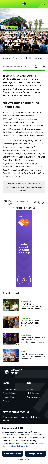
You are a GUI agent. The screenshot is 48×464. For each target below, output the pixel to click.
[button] (3, 4)
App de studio (33, 397)
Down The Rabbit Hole (18, 201)
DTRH (11, 204)
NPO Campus (33, 393)
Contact (30, 389)
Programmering (10, 389)
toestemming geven (15, 187)
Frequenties (8, 397)
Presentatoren (9, 393)
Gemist (6, 401)
